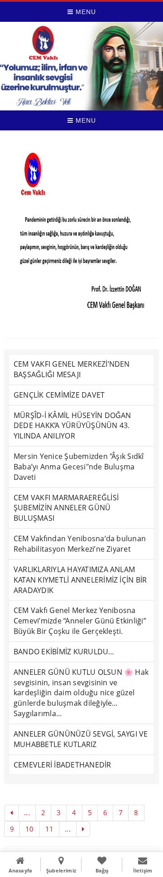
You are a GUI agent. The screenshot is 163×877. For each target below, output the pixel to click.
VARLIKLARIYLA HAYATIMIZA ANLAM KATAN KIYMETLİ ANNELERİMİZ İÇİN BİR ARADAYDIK (80, 579)
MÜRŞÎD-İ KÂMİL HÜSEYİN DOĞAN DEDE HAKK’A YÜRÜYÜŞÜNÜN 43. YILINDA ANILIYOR (72, 425)
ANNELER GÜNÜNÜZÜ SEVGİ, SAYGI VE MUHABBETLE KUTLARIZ (81, 739)
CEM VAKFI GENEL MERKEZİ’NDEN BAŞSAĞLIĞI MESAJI (72, 369)
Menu (84, 11)
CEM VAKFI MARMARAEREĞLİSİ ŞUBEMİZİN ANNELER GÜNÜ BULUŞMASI (66, 508)
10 (29, 828)
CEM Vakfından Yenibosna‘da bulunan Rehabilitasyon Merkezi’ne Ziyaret (80, 543)
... (27, 812)
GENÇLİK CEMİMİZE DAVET (59, 395)
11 (49, 828)
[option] (81, 235)
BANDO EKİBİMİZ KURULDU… (64, 652)
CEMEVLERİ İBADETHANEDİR (62, 765)
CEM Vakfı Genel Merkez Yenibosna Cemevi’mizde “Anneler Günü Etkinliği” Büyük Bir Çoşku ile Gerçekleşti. (80, 620)
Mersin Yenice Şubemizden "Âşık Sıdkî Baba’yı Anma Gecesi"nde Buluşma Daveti (79, 466)
